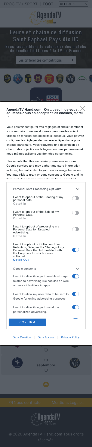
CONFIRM (27, 322)
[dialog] (46, 224)
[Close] (84, 110)
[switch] (75, 198)
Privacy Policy (70, 337)
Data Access (46, 337)
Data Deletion (22, 337)
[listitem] (46, 189)
